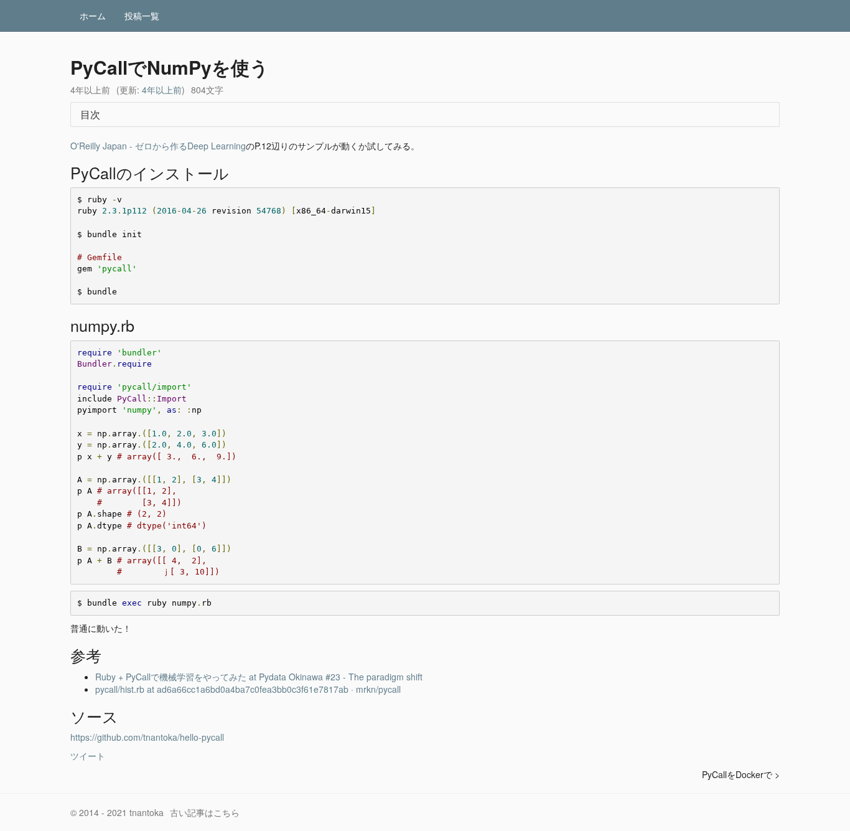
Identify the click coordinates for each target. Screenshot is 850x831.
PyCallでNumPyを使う (169, 67)
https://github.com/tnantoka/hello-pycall (147, 737)
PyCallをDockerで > (741, 774)
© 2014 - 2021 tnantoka (117, 812)
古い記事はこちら (205, 812)
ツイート (87, 755)
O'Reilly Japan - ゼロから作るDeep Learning (158, 145)
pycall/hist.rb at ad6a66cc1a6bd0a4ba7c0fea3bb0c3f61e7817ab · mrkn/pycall (248, 689)
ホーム (93, 15)
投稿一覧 (141, 15)
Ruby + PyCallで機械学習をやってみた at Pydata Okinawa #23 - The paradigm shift (259, 676)
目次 (90, 114)
